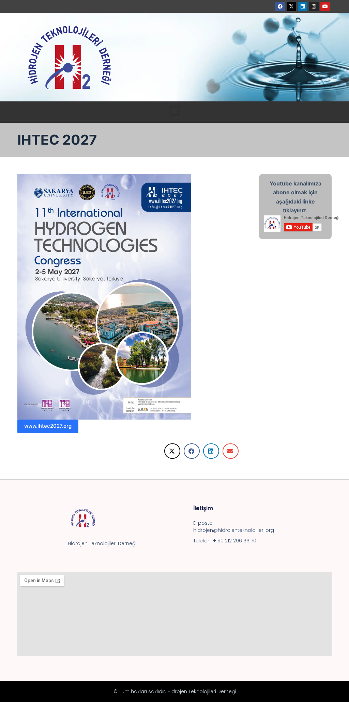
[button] (174, 110)
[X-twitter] (291, 6)
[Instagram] (314, 6)
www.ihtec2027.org (48, 426)
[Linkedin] (302, 6)
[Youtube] (325, 6)
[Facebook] (280, 6)
